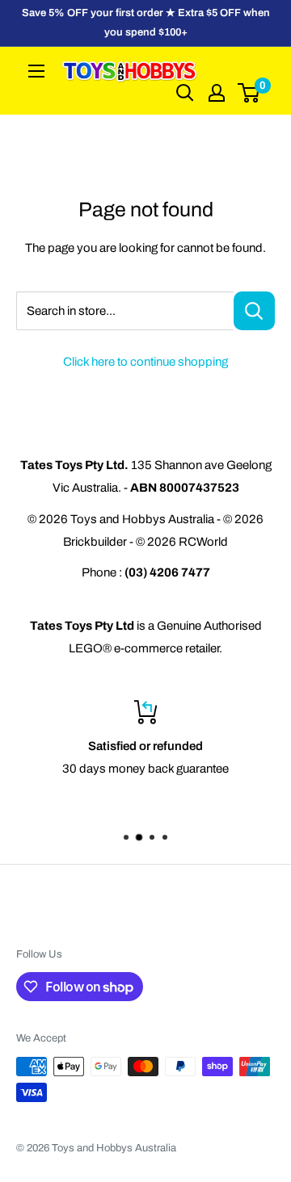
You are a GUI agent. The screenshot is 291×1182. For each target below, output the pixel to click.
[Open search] (185, 93)
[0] (249, 93)
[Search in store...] (254, 310)
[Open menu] (36, 71)
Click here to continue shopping (145, 361)
